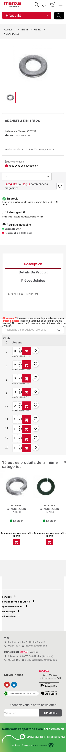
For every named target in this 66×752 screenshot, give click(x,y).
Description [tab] (33, 264)
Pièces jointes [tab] (33, 281)
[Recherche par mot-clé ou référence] (59, 15)
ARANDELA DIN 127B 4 (49, 510)
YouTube (7, 685)
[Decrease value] (20, 353)
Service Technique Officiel (16, 601)
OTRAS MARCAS (22, 135)
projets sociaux (40, 745)
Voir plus (34, 652)
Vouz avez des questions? (23, 165)
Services (7, 597)
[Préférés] (44, 4)
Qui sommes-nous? (13, 606)
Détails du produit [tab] (33, 272)
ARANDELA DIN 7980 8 (16, 510)
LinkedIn (14, 685)
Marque (9, 135)
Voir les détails (15, 149)
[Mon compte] (37, 4)
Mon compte (8, 611)
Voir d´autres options (42, 149)
